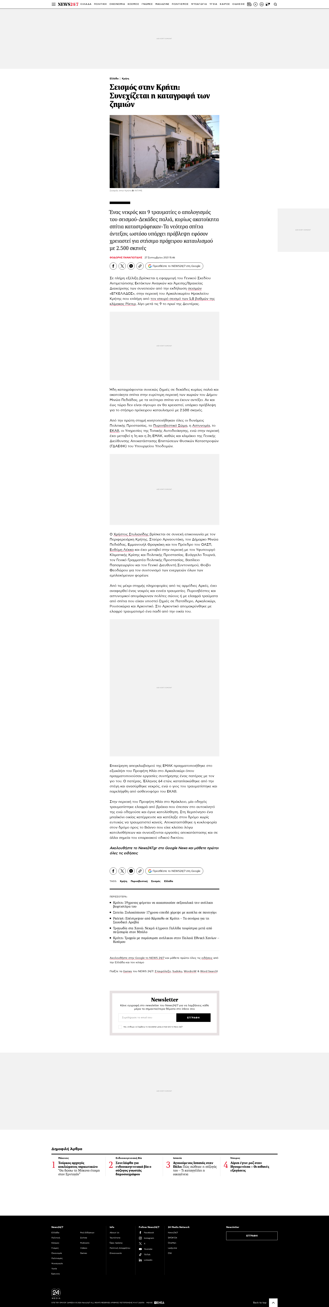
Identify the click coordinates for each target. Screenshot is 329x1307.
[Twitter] (122, 266)
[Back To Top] (273, 1302)
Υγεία (54, 1269)
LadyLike (172, 1248)
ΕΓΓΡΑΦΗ (252, 1236)
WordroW (190, 971)
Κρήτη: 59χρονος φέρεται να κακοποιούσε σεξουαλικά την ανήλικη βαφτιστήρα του (163, 904)
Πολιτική (55, 1238)
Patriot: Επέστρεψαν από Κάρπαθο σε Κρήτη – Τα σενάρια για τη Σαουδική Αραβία (161, 920)
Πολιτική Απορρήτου (120, 1248)
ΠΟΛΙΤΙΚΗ (100, 4)
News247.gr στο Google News (163, 848)
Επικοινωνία (116, 1253)
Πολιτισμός (57, 1258)
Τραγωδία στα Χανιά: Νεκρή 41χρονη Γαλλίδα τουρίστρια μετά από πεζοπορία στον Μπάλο (162, 930)
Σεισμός (156, 881)
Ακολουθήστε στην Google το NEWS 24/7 (137, 958)
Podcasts (84, 1243)
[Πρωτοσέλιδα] (249, 4)
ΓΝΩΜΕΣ (147, 4)
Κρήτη (125, 78)
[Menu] (53, 4)
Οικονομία (56, 1253)
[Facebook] (113, 266)
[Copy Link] (140, 266)
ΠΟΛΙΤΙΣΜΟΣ (180, 4)
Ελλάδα (114, 78)
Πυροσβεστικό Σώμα (170, 425)
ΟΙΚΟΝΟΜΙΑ (117, 4)
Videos (83, 1248)
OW (170, 1253)
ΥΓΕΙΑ (213, 4)
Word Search (208, 971)
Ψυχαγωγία (57, 1263)
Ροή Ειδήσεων (87, 1233)
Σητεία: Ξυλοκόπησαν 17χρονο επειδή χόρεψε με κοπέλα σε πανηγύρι (164, 912)
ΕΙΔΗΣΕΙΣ (239, 4)
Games (127, 971)
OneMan (172, 1243)
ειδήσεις (131, 853)
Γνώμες (55, 1248)
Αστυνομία (201, 425)
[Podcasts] (261, 4)
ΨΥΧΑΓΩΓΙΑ (199, 4)
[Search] (275, 4)
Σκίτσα (83, 1238)
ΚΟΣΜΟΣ (133, 4)
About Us (114, 1233)
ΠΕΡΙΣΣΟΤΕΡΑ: (118, 897)
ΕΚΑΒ (114, 431)
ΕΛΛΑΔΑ (86, 4)
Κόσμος (55, 1243)
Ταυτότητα (115, 1238)
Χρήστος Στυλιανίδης (131, 534)
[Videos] (255, 4)
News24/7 (173, 1233)
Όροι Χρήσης (116, 1243)
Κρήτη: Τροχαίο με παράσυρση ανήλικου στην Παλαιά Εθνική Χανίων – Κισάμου (166, 940)
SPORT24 (172, 1238)
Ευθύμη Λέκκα (122, 549)
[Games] (268, 4)
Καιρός (225, 4)
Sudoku (177, 971)
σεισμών (195, 288)
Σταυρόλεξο (163, 971)
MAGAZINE (162, 4)
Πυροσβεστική (139, 881)
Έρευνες (55, 1274)
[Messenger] (131, 266)
